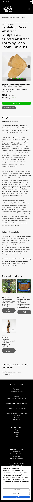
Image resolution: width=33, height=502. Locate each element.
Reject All (16, 493)
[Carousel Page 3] (16, 78)
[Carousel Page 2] (14, 78)
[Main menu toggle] (29, 9)
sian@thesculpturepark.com (11, 372)
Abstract (5, 84)
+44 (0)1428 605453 (8, 375)
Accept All (16, 497)
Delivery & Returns (16, 458)
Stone (15, 86)
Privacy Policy (16, 456)
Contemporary (20, 84)
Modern (9, 86)
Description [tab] (6, 118)
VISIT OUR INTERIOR (16, 463)
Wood (20, 86)
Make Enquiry (9, 108)
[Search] (31, 2)
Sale (16, 437)
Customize (16, 490)
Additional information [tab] (10, 121)
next (28, 66)
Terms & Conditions (16, 454)
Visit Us (16, 432)
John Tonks (23, 126)
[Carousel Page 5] (22, 78)
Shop (16, 430)
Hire (16, 434)
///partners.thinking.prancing (16, 408)
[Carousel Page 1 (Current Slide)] (11, 78)
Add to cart (16, 103)
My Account (16, 452)
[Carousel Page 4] (19, 78)
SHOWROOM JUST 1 (17, 465)
